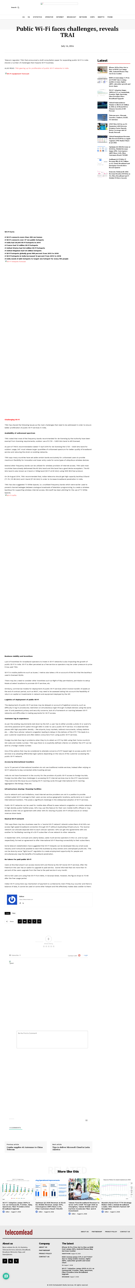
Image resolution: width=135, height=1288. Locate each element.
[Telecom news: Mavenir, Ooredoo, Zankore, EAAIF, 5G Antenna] (102, 117)
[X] (23, 903)
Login (86, 955)
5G (62, 1265)
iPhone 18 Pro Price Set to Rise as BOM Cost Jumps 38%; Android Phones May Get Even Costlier (118, 70)
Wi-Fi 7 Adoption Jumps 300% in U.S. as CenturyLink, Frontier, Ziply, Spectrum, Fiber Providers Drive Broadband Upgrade (119, 94)
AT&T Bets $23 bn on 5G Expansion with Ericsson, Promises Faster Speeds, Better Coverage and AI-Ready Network (118, 128)
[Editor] (12, 900)
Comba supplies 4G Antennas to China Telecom (25, 1148)
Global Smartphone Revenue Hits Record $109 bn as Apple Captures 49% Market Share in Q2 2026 (119, 139)
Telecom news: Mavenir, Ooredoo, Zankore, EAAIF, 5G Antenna (118, 117)
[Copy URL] (20, 921)
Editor (21, 896)
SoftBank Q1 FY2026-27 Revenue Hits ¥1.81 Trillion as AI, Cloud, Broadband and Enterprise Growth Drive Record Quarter (119, 163)
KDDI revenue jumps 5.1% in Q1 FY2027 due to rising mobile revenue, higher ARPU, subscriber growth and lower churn (119, 82)
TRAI (13, 913)
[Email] (39, 921)
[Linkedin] (25, 921)
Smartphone (66, 1253)
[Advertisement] (114, 195)
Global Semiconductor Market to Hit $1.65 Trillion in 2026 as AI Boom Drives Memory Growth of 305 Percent (119, 107)
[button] (15, 7)
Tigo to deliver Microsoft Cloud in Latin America (71, 1148)
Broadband (66, 1277)
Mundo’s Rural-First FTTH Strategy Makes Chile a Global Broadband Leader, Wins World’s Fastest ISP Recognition (116, 1206)
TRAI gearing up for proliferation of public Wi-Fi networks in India (42, 68)
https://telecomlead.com (26, 899)
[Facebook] (20, 903)
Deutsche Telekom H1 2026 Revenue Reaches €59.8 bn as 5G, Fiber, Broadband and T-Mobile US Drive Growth (119, 175)
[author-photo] (4, 1212)
